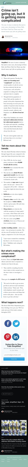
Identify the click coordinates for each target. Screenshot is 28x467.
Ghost (25, 459)
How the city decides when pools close (13, 387)
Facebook (14, 459)
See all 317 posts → (7, 393)
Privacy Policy (3, 460)
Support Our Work (21, 2)
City (2, 7)
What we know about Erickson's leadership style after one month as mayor (13, 372)
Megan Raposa (8, 36)
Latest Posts (8, 460)
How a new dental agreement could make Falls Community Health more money (13, 379)
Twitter (20, 459)
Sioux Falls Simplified (12, 457)
